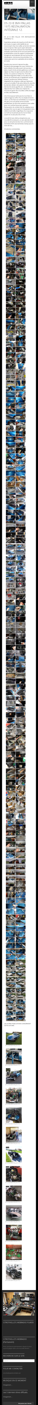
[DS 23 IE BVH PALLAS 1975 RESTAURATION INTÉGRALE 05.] (13, 1201)
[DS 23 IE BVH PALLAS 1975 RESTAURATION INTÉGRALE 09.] (13, 1122)
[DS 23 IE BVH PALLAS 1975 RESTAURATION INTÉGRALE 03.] (13, 1240)
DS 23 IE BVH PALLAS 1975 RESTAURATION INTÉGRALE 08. (13, 1143)
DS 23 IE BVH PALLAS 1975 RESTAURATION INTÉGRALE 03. (13, 1241)
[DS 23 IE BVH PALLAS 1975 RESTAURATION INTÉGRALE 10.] (13, 1103)
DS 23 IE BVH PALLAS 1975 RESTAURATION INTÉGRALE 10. (13, 1104)
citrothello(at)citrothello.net (12, 1373)
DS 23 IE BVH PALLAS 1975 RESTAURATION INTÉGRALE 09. (13, 1124)
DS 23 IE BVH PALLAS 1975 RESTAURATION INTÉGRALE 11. (13, 1085)
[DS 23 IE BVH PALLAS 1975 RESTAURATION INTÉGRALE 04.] (13, 1220)
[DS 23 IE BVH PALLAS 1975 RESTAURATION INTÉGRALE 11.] (13, 1083)
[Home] (8, 5)
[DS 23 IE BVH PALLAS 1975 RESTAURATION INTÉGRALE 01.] (13, 1279)
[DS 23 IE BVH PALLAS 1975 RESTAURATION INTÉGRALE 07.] (13, 1162)
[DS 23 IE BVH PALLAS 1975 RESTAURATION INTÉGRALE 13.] (13, 1044)
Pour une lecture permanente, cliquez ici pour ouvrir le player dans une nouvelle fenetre (17, 1347)
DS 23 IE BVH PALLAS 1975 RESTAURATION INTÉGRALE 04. (13, 1222)
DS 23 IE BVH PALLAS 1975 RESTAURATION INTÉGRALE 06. (13, 1182)
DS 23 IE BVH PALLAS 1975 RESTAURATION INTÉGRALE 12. (13, 1065)
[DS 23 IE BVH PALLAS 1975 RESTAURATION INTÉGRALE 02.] (13, 1259)
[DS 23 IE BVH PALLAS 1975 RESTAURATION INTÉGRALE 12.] (13, 1064)
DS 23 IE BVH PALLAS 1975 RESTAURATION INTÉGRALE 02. (13, 1261)
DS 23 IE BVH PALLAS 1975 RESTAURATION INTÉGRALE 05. (13, 1202)
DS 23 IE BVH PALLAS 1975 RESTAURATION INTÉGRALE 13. (13, 1045)
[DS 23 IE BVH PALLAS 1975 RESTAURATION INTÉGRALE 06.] (13, 1181)
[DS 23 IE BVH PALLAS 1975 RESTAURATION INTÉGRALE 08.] (13, 1142)
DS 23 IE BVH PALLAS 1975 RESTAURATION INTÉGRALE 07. (13, 1163)
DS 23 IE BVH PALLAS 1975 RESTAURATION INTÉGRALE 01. (13, 1280)
